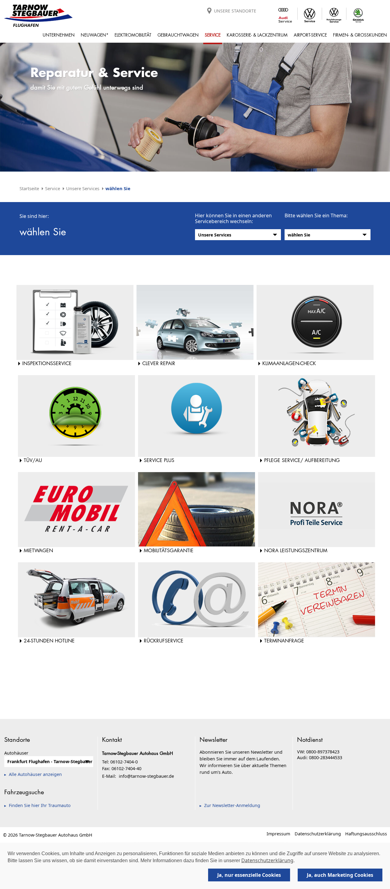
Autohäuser (16, 753)
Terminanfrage (284, 641)
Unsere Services (82, 188)
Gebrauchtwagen (178, 35)
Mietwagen (38, 550)
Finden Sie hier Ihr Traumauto (40, 805)
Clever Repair (158, 363)
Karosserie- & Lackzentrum (257, 35)
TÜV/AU (33, 460)
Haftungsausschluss (366, 834)
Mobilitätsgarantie (168, 550)
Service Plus (159, 460)
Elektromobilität (133, 35)
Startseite (29, 188)
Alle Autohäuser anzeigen (35, 774)
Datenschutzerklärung (318, 834)
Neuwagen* (94, 35)
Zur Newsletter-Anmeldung (232, 805)
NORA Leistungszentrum (295, 550)
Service (213, 35)
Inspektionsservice (47, 363)
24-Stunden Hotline (49, 641)
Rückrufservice (163, 641)
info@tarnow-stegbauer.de (146, 776)
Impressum (278, 834)
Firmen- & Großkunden (360, 35)
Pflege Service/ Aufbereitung (302, 460)
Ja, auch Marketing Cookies (340, 875)
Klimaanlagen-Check (289, 363)
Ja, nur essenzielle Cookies (249, 875)
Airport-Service (310, 35)
